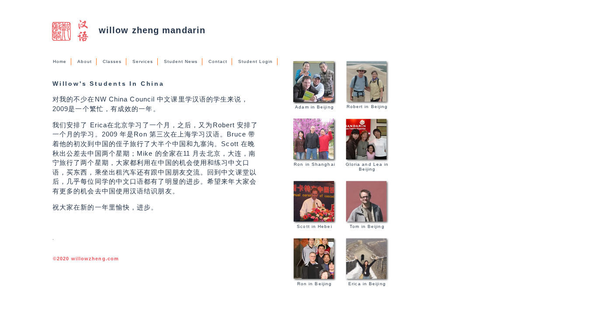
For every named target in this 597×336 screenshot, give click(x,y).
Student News (181, 61)
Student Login (255, 61)
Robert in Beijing (367, 106)
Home (59, 61)
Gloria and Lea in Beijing (367, 167)
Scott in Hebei (314, 226)
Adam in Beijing (314, 107)
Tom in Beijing (367, 226)
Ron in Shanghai (314, 164)
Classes (112, 61)
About (84, 61)
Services (142, 61)
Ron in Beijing (314, 283)
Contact (217, 61)
